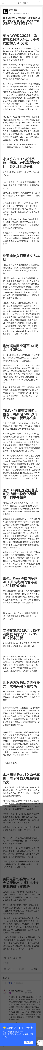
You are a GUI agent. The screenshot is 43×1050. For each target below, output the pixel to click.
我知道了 (28, 1042)
